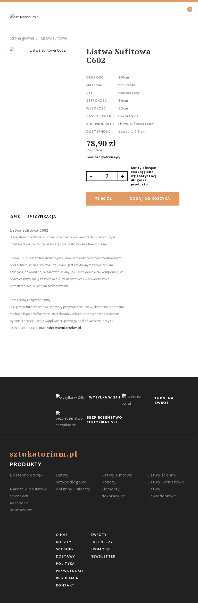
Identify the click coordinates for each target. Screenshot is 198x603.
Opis (15, 216)
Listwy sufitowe (117, 474)
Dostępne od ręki (26, 474)
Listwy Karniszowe (165, 481)
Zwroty (98, 534)
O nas (62, 534)
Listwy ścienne (161, 474)
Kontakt (65, 585)
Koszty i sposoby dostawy (65, 549)
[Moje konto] (154, 15)
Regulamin (67, 578)
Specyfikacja (41, 216)
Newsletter (103, 556)
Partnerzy (101, 541)
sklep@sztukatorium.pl (64, 328)
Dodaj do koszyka (132, 198)
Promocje (100, 549)
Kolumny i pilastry (73, 488)
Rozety (109, 481)
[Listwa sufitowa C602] (45, 50)
